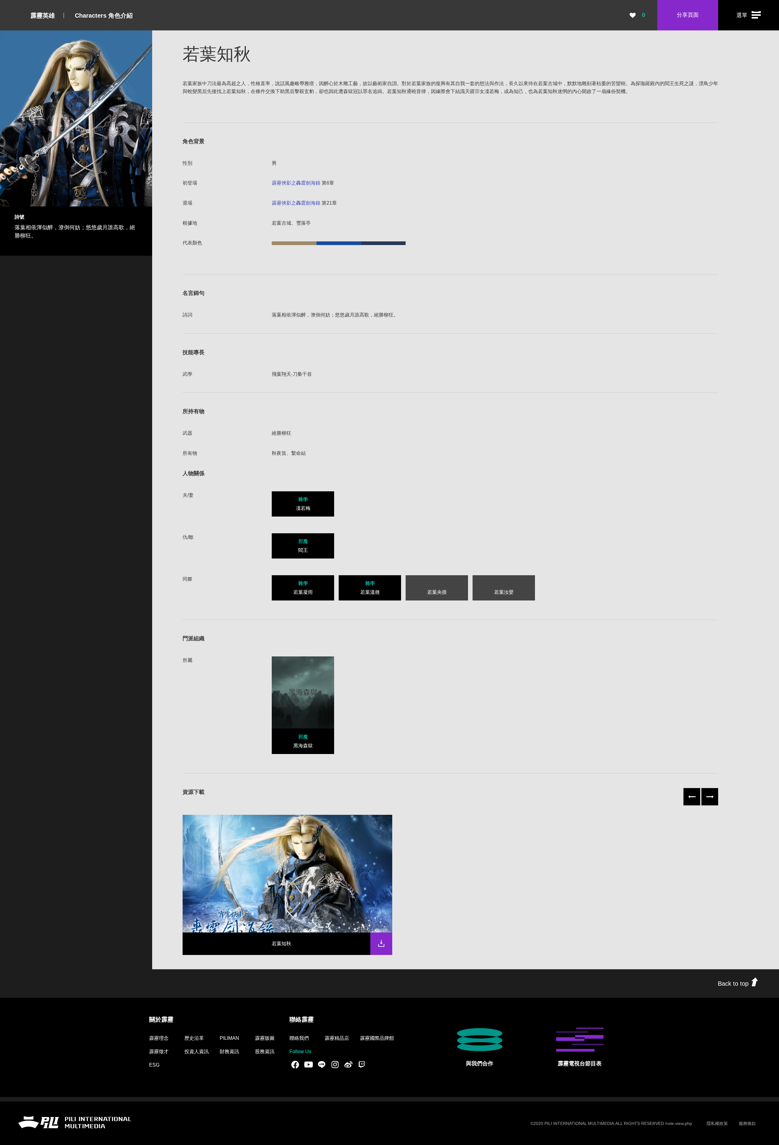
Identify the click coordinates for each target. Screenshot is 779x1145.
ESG (154, 1064)
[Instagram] (335, 1064)
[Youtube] (308, 1064)
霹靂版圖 (264, 1038)
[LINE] (321, 1064)
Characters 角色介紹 (104, 15)
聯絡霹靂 (301, 1019)
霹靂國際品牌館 (377, 1038)
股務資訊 (264, 1051)
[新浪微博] (348, 1064)
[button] (748, 15)
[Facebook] (295, 1064)
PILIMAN (229, 1038)
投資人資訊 (196, 1051)
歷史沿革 (194, 1038)
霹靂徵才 (159, 1051)
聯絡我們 (299, 1038)
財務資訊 (229, 1051)
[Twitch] (361, 1064)
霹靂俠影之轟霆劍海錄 (296, 182)
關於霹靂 (161, 1019)
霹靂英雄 (42, 15)
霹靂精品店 (337, 1038)
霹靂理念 (159, 1038)
